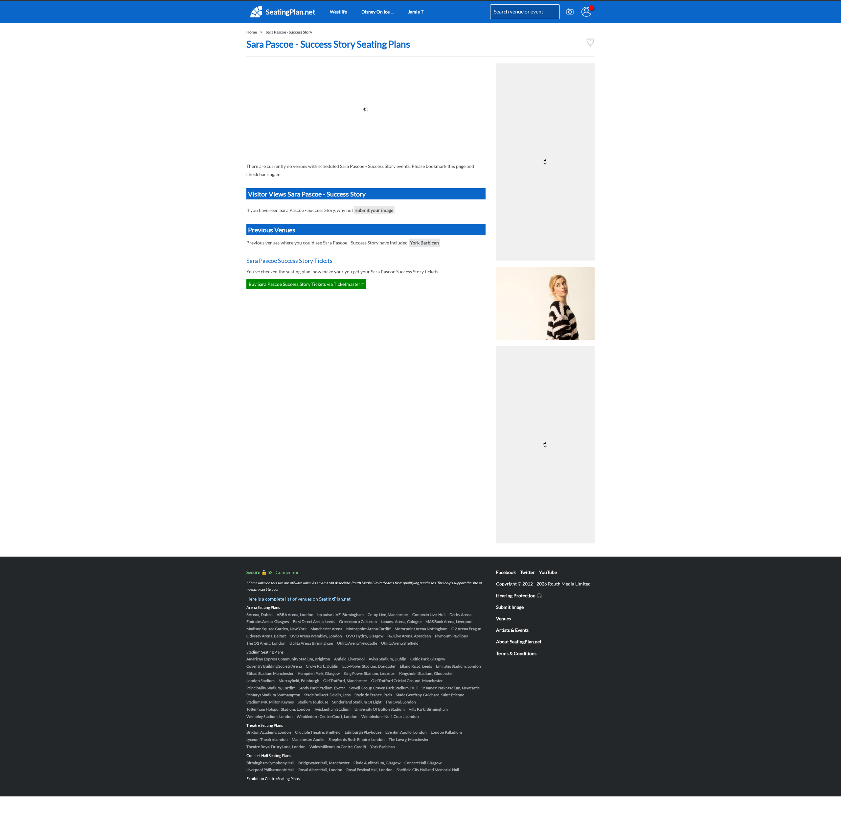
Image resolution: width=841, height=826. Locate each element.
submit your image (374, 210)
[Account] (586, 12)
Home (251, 32)
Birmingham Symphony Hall (270, 762)
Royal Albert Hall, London (320, 769)
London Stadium (260, 680)
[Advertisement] (366, 109)
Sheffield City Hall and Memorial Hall (428, 769)
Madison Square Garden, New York (276, 628)
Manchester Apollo (308, 739)
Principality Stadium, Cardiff (270, 687)
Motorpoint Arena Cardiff (368, 628)
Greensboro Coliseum (358, 621)
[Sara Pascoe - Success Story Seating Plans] (590, 45)
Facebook (506, 572)
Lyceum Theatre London (267, 739)
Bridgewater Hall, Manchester (324, 762)
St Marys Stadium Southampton (273, 694)
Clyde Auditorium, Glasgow (376, 762)
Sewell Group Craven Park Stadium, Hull (383, 687)
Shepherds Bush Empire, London (357, 739)
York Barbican (424, 242)
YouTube (548, 572)
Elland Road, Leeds (416, 666)
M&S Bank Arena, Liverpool (448, 621)
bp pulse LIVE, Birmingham (340, 614)
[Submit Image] (570, 12)
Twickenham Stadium (332, 709)
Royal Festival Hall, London (369, 769)
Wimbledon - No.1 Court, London (390, 716)
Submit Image (510, 607)
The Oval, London (400, 702)
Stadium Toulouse (313, 702)
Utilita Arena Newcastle (357, 643)
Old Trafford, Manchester (345, 680)
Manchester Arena (326, 628)
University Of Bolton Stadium (379, 709)
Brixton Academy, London (268, 732)
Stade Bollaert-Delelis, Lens (327, 694)
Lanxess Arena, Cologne (401, 621)
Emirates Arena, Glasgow (267, 621)
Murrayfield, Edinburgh (299, 680)
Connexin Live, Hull (428, 614)
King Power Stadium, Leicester (369, 673)
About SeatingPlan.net (518, 641)
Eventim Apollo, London (406, 732)
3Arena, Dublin (259, 614)
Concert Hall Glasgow (423, 762)
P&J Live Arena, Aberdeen (409, 635)
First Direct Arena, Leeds (314, 621)
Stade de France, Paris (373, 694)
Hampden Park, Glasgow (319, 673)
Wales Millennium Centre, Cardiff (337, 746)
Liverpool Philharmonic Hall (270, 769)
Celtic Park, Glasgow (427, 658)
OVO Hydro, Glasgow (364, 635)
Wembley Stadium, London (269, 716)
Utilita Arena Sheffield (400, 643)
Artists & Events (512, 630)
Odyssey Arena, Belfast (266, 635)
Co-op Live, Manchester (388, 614)
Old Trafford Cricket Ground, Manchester (407, 680)
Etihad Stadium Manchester (270, 673)
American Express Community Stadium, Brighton (288, 658)
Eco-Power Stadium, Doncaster (369, 666)
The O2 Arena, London (265, 643)
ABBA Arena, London (295, 614)
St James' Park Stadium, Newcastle (450, 687)
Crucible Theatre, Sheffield (318, 732)
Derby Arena (460, 614)
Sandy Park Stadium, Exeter (322, 687)
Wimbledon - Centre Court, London (327, 716)
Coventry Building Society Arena (274, 666)
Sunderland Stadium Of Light (356, 702)
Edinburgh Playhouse (363, 732)
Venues (503, 618)
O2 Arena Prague (466, 628)
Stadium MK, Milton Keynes (270, 702)
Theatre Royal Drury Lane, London (276, 746)
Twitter (527, 572)
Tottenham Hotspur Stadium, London (278, 709)
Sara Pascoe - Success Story (289, 32)
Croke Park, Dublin (322, 666)
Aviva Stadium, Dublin (387, 658)
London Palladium (446, 732)
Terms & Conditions (516, 653)
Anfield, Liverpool (349, 658)
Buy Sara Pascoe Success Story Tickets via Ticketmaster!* (306, 284)
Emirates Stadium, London (458, 666)
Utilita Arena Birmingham (311, 643)
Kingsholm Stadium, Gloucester (426, 673)
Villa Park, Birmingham (428, 709)
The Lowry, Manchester (409, 739)
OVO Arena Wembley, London (316, 635)
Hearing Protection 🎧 (519, 595)
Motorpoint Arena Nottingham (421, 628)
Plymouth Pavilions (451, 635)
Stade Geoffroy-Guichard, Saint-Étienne (430, 694)
